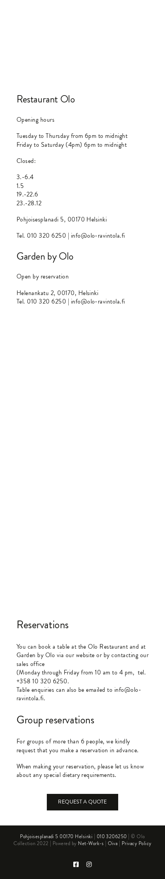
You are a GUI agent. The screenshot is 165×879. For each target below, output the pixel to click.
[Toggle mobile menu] (149, 16)
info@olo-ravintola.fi (98, 235)
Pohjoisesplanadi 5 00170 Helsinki (56, 836)
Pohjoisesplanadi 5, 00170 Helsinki (61, 219)
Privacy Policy (137, 843)
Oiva (113, 843)
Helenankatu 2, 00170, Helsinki (57, 293)
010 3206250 (112, 836)
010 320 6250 (46, 235)
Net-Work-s (91, 843)
